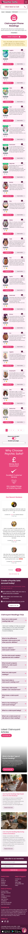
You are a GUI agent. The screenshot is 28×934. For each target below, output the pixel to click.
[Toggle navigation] (26, 2)
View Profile (20, 64)
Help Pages (18, 882)
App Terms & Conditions (4, 900)
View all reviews (13, 574)
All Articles (6, 735)
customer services (5, 914)
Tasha (12, 514)
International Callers (14, 928)
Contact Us (18, 879)
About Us (3, 880)
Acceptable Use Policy (19, 884)
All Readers (8, 12)
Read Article (7, 769)
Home (3, 12)
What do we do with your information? (6, 903)
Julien (14, 540)
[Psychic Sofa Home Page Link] (10, 2)
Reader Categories (13, 36)
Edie (13, 561)
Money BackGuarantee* (14, 465)
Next (18, 570)
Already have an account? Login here (14, 608)
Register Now (13, 605)
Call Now (7, 64)
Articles (3, 884)
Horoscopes (4, 885)
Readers (3, 882)
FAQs (16, 880)
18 (18, 430)
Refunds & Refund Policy (5, 893)
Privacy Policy (4, 891)
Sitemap (23, 928)
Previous (10, 570)
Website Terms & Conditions (5, 896)
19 (21, 430)
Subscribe (13, 870)
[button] (14, 7)
